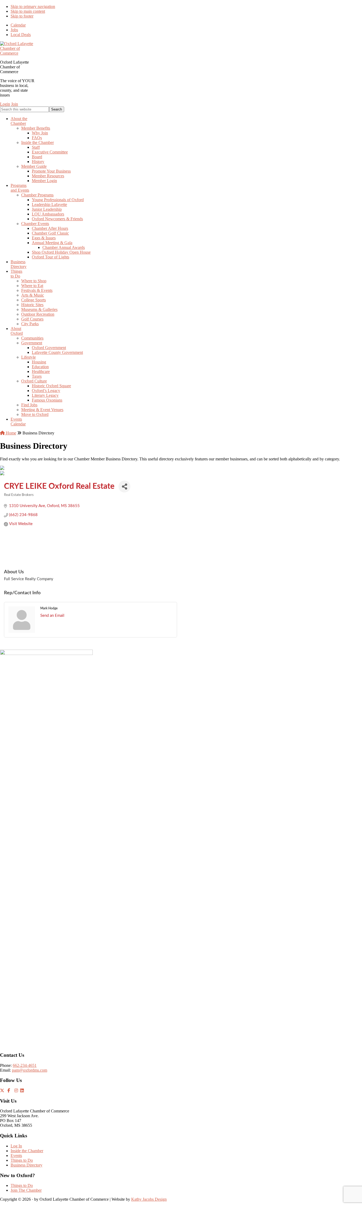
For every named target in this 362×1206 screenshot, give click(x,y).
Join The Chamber (26, 1190)
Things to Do (22, 1160)
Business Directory (26, 1165)
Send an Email (52, 616)
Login (5, 104)
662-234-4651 (25, 1065)
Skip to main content (28, 11)
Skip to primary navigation (33, 6)
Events (16, 1155)
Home (10, 433)
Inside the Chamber (27, 1150)
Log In (16, 1146)
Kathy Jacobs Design (149, 1199)
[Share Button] (124, 486)
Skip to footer (22, 16)
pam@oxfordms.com (29, 1070)
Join (14, 104)
